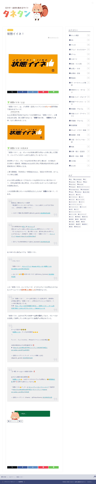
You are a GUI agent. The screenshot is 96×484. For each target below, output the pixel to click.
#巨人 (23, 226)
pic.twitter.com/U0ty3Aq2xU (20, 269)
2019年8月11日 (45, 242)
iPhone (79, 182)
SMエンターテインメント (84, 187)
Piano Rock (72, 184)
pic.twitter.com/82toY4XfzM (20, 392)
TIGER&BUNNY (85, 189)
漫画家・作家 (80, 135)
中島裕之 (78, 216)
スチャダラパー (73, 201)
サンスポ (72, 199)
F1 (85, 179)
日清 (84, 221)
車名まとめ (78, 226)
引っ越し (72, 221)
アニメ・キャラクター (80, 49)
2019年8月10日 (45, 213)
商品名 (80, 78)
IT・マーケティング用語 (80, 84)
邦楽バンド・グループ (80, 97)
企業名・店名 (80, 73)
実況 (77, 219)
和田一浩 (85, 216)
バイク (77, 209)
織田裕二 (85, 224)
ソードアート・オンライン (76, 204)
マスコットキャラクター (75, 211)
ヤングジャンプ (82, 214)
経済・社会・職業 (80, 156)
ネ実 (71, 209)
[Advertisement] (33, 443)
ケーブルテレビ (73, 197)
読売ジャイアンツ (13, 421)
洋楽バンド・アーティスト (80, 115)
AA (80, 40)
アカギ (79, 194)
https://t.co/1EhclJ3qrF (28, 236)
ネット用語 (80, 35)
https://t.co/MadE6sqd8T (21, 389)
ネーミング (83, 206)
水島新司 (72, 224)
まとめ (80, 165)
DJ (71, 179)
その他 (80, 161)
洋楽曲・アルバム (80, 120)
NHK (86, 182)
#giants (18, 236)
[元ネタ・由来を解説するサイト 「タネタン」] (25, 21)
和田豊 (71, 219)
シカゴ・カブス (81, 199)
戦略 (78, 221)
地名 (80, 146)
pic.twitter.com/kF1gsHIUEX (20, 350)
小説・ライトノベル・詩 (80, 141)
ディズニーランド (74, 206)
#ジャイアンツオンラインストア (39, 387)
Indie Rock (72, 182)
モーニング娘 (73, 214)
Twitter (71, 192)
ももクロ (72, 194)
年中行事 (84, 219)
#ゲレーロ (33, 229)
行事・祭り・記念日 (80, 151)
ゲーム (80, 54)
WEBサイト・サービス (80, 91)
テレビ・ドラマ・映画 (80, 130)
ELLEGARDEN (78, 179)
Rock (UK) (81, 184)
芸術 (71, 226)
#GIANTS (41, 347)
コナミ (81, 197)
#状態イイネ (48, 266)
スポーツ (10, 30)
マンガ (80, 45)
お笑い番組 (86, 192)
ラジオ (71, 216)
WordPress (78, 192)
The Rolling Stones (74, 189)
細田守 (79, 224)
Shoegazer (72, 187)
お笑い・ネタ (80, 68)
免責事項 (20, 481)
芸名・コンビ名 (80, 64)
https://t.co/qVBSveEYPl (21, 347)
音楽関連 (80, 125)
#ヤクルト (31, 226)
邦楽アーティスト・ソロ (80, 103)
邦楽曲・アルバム (80, 109)
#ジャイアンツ (26, 266)
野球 (21, 421)
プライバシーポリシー (10, 481)
